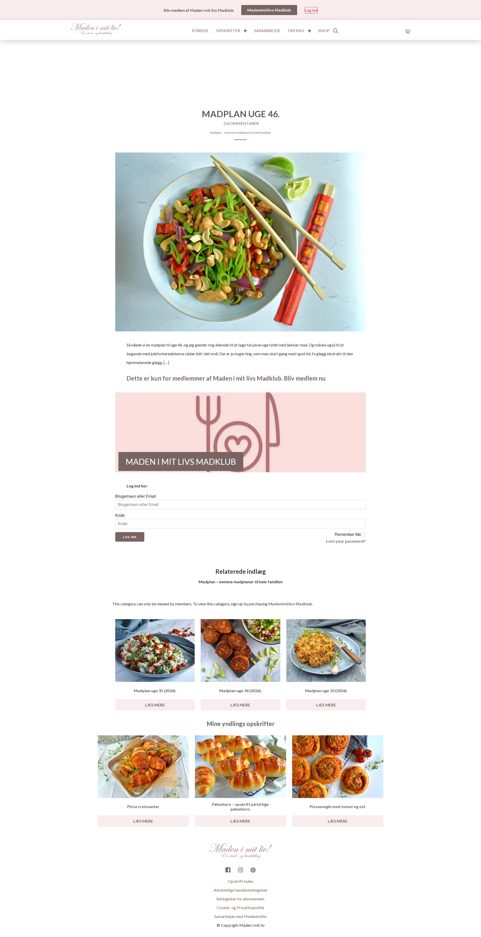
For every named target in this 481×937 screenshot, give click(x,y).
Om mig (296, 30)
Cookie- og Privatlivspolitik (240, 907)
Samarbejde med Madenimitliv (240, 916)
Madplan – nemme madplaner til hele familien (240, 132)
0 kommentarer (241, 123)
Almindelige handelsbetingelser (241, 890)
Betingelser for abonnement (240, 898)
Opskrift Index (240, 881)
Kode (120, 515)
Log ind (311, 10)
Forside (200, 30)
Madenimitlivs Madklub (290, 603)
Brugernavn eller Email (135, 496)
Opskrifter (228, 30)
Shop (323, 30)
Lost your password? (346, 541)
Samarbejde (267, 30)
